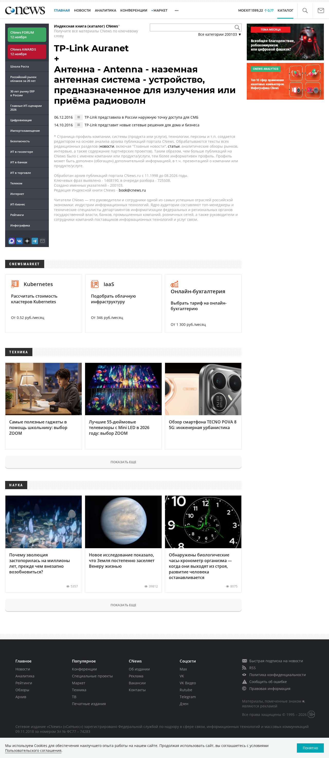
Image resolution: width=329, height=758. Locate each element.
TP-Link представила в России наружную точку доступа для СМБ (141, 117)
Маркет (78, 682)
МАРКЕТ (160, 10)
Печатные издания (89, 703)
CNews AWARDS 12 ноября (23, 51)
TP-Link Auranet (91, 48)
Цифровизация (21, 120)
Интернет (17, 194)
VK (182, 676)
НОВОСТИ (82, 10)
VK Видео (188, 682)
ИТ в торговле (20, 173)
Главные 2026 (26, 107)
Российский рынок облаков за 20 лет (23, 79)
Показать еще (123, 462)
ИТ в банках (18, 162)
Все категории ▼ (220, 34)
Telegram (188, 696)
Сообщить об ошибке (268, 681)
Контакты (137, 689)
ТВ (74, 696)
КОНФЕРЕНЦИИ (133, 10)
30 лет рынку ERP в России (22, 93)
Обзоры (22, 689)
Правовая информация (269, 688)
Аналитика (105, 10)
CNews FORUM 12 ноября (22, 34)
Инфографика (20, 225)
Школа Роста (19, 66)
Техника (79, 689)
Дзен (184, 703)
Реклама (136, 676)
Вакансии (137, 682)
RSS (252, 667)
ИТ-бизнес (17, 204)
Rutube (186, 689)
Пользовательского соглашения (33, 750)
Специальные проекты (92, 676)
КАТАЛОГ (285, 10)
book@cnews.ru (132, 190)
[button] (305, 10)
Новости (22, 669)
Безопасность (20, 141)
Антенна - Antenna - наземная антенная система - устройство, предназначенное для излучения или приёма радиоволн (145, 85)
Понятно (310, 747)
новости (107, 146)
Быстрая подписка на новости (276, 660)
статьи (174, 146)
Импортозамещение (25, 130)
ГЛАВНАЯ (62, 10)
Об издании (139, 669)
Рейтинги (17, 215)
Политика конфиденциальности (277, 674)
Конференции (84, 669)
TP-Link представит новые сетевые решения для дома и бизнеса (142, 124)
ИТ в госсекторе (21, 152)
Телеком (16, 183)
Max (183, 669)
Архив (20, 696)
